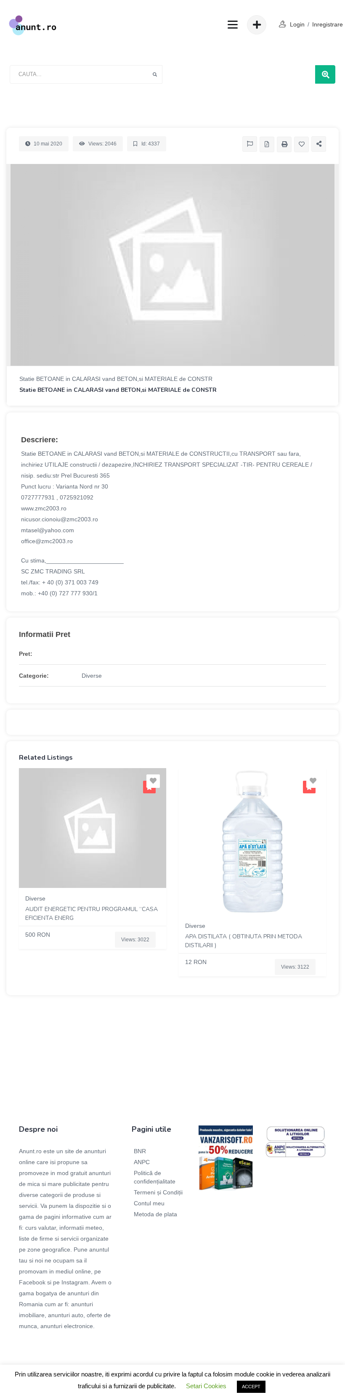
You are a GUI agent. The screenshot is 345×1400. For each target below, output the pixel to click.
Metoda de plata (155, 1214)
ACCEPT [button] (251, 1386)
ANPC (142, 1162)
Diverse (92, 675)
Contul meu (149, 1203)
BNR (140, 1151)
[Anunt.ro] (32, 24)
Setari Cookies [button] (206, 1385)
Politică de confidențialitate (154, 1177)
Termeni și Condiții (158, 1192)
